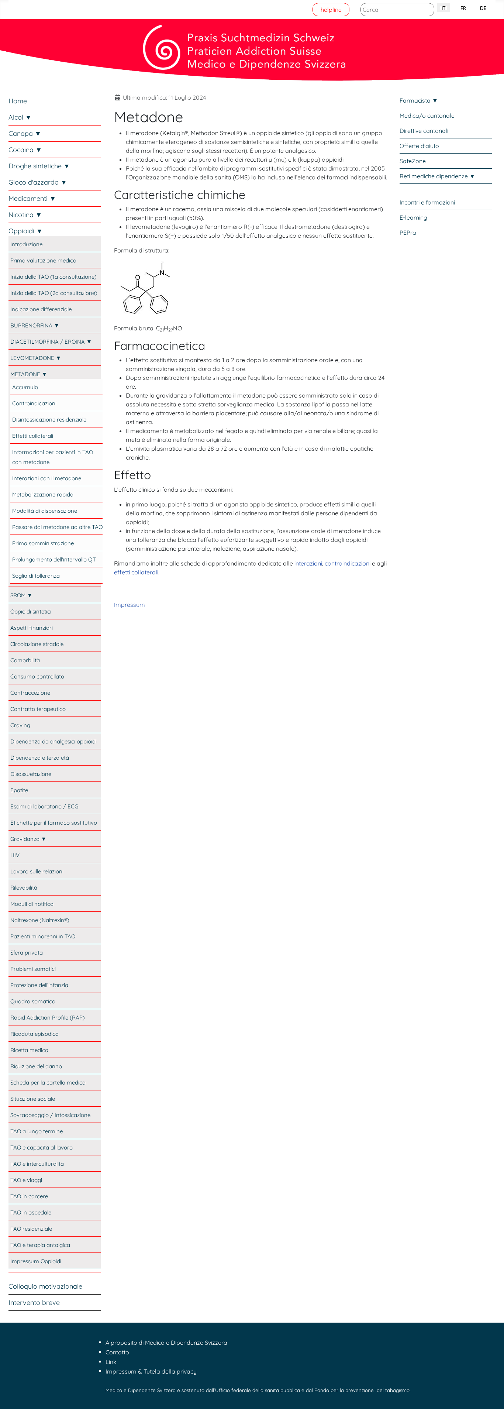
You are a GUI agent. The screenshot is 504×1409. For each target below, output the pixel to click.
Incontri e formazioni (427, 202)
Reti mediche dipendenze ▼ (437, 176)
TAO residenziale (31, 1228)
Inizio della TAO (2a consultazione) (53, 292)
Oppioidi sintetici (30, 611)
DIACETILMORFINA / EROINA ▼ (51, 341)
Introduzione (26, 244)
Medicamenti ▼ (32, 198)
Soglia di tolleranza (36, 575)
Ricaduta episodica (34, 1033)
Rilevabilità (23, 887)
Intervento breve (34, 1302)
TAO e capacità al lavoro (41, 1147)
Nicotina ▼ (25, 214)
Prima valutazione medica (43, 260)
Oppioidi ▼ (25, 231)
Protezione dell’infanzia (39, 985)
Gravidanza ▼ (28, 838)
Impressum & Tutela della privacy (151, 1371)
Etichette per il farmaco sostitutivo (53, 822)
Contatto (117, 1352)
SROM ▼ (21, 595)
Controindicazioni (34, 403)
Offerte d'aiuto (419, 146)
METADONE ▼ (28, 374)
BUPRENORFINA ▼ (34, 325)
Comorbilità (25, 660)
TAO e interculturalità (37, 1163)
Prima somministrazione (43, 543)
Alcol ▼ (20, 117)
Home (17, 101)
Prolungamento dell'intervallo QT (54, 559)
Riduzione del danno (36, 1066)
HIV (15, 855)
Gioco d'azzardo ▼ (37, 182)
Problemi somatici (33, 968)
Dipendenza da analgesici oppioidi (53, 741)
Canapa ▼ (24, 133)
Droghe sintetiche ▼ (39, 166)
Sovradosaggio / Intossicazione (50, 1114)
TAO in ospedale (30, 1212)
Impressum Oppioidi (35, 1261)
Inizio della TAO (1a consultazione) (53, 276)
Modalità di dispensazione (44, 510)
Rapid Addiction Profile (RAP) (47, 1017)
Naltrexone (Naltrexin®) (39, 920)
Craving (20, 725)
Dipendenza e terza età (39, 757)
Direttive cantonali (424, 130)
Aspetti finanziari (31, 627)
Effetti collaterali (32, 435)
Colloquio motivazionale (45, 1286)
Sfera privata (26, 952)
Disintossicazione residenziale (49, 419)
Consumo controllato (37, 676)
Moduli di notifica (31, 903)
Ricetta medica (29, 1050)
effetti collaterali (136, 572)
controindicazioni (347, 563)
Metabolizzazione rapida (42, 494)
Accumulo (25, 387)
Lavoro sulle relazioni (36, 871)
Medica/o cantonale (427, 115)
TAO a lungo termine (36, 1131)
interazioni (308, 563)
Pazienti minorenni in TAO (42, 936)
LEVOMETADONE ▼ (35, 357)
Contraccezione (30, 692)
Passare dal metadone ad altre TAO (57, 526)
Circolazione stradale (36, 643)
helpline (331, 9)
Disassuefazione (30, 773)
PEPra (408, 232)
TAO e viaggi (26, 1179)
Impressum (129, 604)
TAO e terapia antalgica (40, 1244)
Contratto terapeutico (38, 708)
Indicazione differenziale (41, 309)
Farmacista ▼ (419, 100)
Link (111, 1361)
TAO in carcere (29, 1196)
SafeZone (413, 161)
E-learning (413, 217)
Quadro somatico (32, 1001)
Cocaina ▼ (25, 149)
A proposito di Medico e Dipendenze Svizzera (166, 1342)
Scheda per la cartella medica (48, 1082)
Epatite (19, 790)
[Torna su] (491, 1395)
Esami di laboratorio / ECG (44, 806)
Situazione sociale (32, 1098)
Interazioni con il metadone (46, 478)
